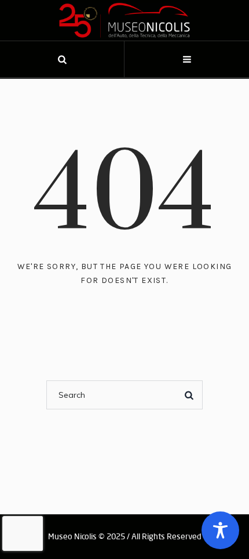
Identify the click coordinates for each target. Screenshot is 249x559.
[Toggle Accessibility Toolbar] (220, 530)
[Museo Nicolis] (124, 20)
